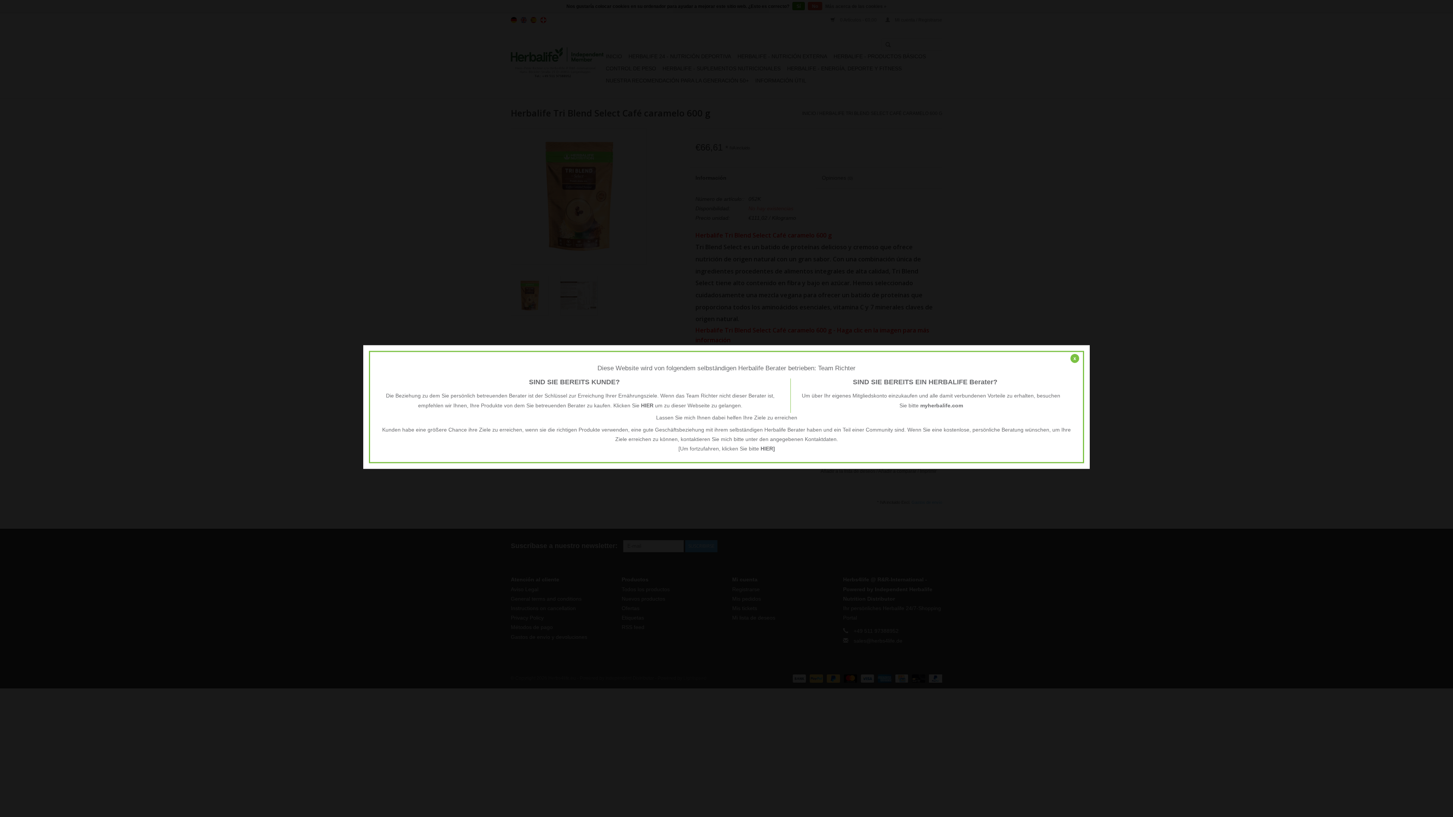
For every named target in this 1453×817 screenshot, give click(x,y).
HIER (647, 405)
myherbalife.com (941, 405)
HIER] (768, 449)
